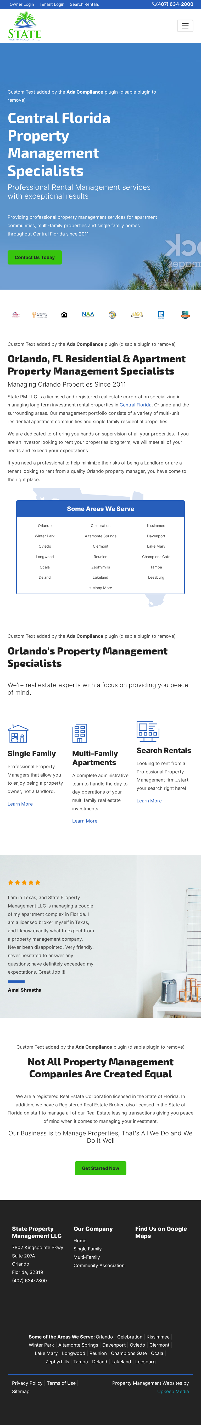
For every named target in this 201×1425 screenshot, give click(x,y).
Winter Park (41, 1345)
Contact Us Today (35, 257)
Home (80, 1240)
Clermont (159, 1345)
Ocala (157, 1353)
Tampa (80, 1361)
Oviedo (137, 1345)
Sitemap (21, 1391)
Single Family (88, 1248)
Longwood (73, 1353)
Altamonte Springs (78, 1345)
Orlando (104, 1337)
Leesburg (145, 1361)
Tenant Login (52, 4)
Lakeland (121, 1361)
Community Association (99, 1265)
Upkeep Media (173, 1391)
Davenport (114, 1345)
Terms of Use (61, 1383)
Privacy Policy (27, 1383)
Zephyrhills (57, 1361)
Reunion (98, 1353)
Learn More (20, 804)
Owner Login (22, 4)
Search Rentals (84, 4)
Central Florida (136, 404)
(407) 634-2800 (174, 4)
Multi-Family (87, 1257)
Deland (99, 1361)
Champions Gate (129, 1353)
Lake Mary (46, 1353)
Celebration (129, 1337)
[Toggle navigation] (185, 26)
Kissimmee (158, 1337)
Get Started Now (100, 1168)
